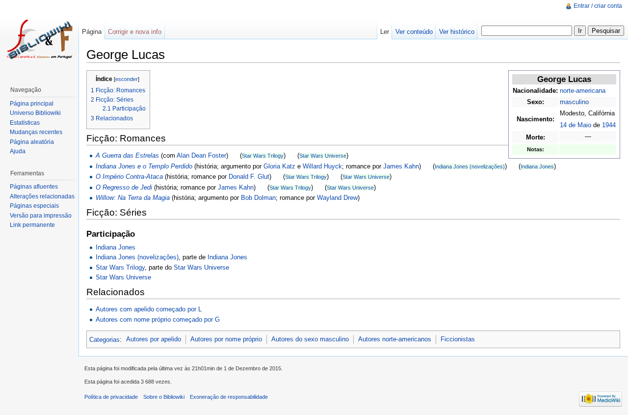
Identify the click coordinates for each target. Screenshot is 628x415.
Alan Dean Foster (201, 155)
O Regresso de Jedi (124, 187)
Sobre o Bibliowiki (163, 397)
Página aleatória (32, 141)
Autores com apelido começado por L (149, 309)
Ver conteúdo (414, 31)
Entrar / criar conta (598, 5)
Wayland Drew (337, 197)
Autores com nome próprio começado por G (158, 319)
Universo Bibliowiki (35, 113)
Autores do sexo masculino (310, 339)
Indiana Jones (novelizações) (470, 166)
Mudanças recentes (36, 132)
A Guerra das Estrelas (127, 155)
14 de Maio (575, 125)
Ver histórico (456, 31)
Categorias (104, 339)
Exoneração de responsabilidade (229, 397)
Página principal (31, 103)
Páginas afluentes (34, 186)
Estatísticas (25, 122)
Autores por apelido (153, 339)
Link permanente (32, 224)
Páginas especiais (34, 205)
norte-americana (582, 90)
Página (92, 31)
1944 (609, 125)
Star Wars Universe (322, 156)
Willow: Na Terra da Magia (133, 197)
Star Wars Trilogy (263, 156)
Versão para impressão (41, 215)
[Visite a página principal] (39, 39)
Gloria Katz (279, 166)
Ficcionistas (458, 339)
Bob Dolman (258, 197)
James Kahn (401, 166)
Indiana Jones (537, 166)
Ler (384, 31)
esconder (126, 79)
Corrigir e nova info (134, 31)
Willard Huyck (322, 166)
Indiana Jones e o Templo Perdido (144, 166)
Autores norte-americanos (394, 339)
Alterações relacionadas (42, 196)
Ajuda (18, 151)
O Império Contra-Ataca (129, 176)
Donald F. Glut (249, 176)
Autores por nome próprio (226, 339)
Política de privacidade (111, 397)
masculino (574, 102)
